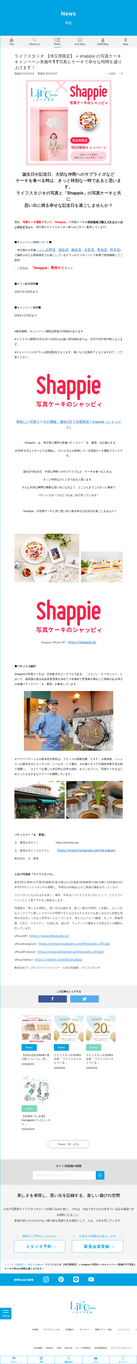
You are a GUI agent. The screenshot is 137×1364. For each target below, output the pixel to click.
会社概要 (38, 1348)
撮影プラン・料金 (103, 1329)
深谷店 (63, 250)
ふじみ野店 (47, 250)
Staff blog (102, 44)
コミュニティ (123, 1329)
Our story (80, 44)
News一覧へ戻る (68, 1144)
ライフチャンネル (52, 1329)
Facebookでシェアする (52, 999)
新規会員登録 (96, 1246)
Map (125, 44)
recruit (68, 1348)
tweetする (84, 999)
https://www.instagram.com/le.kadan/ (86, 850)
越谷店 (76, 250)
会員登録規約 (100, 1348)
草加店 (102, 250)
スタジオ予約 (39, 1246)
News (57, 43)
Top (11, 44)
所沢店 (115, 250)
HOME (35, 1329)
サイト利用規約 (83, 1348)
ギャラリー (84, 1329)
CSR (59, 1348)
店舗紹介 (70, 1329)
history (49, 1348)
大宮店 (89, 250)
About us (34, 44)
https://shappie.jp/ (82, 642)
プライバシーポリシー (121, 1348)
